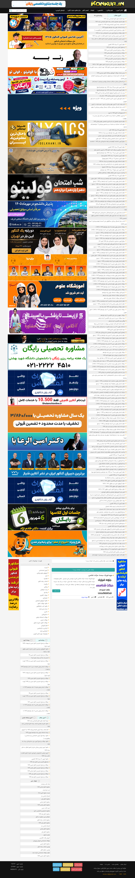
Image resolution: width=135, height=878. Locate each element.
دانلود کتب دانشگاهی (42, 606)
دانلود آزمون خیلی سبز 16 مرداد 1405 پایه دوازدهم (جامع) (111, 153)
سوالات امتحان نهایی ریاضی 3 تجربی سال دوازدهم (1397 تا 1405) (109, 398)
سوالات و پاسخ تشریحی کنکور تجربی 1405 (114, 50)
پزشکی (46, 587)
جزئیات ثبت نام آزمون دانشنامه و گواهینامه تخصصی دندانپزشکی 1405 (107, 392)
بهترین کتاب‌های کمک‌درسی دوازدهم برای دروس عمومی (111, 136)
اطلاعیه (46, 579)
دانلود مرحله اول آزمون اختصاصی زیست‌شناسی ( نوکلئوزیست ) (109, 30)
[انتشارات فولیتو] (47, 187)
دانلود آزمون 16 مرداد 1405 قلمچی (116, 176)
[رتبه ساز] (47, 58)
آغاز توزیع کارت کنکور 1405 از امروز (116, 113)
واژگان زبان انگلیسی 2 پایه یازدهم (117, 321)
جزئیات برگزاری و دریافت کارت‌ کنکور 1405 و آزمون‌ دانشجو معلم (109, 150)
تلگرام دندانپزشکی (68, 865)
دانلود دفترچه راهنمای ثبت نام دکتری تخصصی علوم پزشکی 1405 (109, 121)
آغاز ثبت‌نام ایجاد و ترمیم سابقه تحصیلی (115, 506)
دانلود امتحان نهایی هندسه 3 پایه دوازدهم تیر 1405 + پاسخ (110, 193)
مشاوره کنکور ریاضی (45, 829)
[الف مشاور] (47, 544)
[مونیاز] (47, 463)
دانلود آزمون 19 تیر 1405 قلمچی (117, 455)
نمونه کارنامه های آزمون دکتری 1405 (116, 330)
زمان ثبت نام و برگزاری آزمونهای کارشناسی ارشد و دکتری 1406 (110, 93)
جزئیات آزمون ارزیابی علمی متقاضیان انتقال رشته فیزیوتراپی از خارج (108, 498)
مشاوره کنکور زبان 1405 (44, 823)
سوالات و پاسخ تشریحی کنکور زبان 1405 (115, 59)
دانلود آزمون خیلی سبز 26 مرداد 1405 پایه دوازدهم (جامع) (111, 87)
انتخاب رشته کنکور (43, 581)
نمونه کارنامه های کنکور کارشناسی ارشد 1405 (114, 19)
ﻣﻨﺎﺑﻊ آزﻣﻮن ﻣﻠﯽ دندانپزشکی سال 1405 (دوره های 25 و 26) (110, 204)
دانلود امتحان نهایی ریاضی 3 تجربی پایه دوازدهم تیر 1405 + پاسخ (109, 335)
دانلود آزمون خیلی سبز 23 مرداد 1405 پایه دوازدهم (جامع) (111, 90)
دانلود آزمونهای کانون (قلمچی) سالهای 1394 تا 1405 (112, 481)
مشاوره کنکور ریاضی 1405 (43, 805)
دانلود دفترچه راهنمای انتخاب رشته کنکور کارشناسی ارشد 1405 (110, 22)
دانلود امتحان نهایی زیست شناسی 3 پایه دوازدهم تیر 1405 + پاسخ (109, 301)
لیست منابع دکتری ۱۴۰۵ (44, 793)
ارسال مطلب (123, 864)
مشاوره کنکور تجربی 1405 (43, 856)
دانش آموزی (120, 10)
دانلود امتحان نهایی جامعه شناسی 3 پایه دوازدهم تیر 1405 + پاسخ (109, 253)
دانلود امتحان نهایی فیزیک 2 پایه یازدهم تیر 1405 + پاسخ (111, 250)
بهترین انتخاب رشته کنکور (44, 847)
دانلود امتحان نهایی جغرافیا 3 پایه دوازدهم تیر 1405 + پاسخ (110, 384)
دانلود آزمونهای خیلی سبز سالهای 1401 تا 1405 (113, 484)
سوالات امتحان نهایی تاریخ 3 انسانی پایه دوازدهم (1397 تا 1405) (109, 267)
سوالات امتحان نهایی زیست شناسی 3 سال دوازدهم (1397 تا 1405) (108, 364)
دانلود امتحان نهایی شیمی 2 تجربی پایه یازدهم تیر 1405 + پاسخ (109, 247)
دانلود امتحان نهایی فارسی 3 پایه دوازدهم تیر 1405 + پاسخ (110, 409)
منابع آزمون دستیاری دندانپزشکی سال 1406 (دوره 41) (112, 241)
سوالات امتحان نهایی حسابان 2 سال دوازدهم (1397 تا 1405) (110, 401)
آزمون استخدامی (43, 570)
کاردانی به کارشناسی (42, 628)
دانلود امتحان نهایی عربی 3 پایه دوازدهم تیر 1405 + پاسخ (111, 190)
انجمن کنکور (85, 10)
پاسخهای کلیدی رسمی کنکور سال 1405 (115, 47)
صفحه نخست (108, 561)
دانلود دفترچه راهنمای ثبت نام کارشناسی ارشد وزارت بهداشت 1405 (109, 164)
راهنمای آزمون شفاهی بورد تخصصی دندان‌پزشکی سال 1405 (110, 332)
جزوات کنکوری (44, 595)
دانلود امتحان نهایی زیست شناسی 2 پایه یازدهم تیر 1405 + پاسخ (109, 181)
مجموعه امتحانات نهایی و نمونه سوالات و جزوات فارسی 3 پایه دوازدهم (108, 418)
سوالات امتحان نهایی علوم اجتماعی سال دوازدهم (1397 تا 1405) (109, 284)
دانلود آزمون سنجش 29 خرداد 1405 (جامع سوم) (113, 515)
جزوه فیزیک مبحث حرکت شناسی (100, 575)
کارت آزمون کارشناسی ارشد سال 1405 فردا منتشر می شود (111, 444)
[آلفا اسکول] (47, 107)
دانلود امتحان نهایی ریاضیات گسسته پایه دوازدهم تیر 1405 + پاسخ (109, 278)
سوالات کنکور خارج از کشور (41, 623)
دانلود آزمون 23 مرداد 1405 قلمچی (116, 147)
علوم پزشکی (110, 10)
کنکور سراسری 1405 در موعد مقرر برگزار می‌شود (113, 387)
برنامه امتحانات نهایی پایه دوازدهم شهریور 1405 (113, 27)
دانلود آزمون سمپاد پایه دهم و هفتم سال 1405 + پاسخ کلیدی (110, 521)
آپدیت (46, 568)
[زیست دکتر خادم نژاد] (47, 85)
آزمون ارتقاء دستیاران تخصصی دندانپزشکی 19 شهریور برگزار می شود (108, 446)
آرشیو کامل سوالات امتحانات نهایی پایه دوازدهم (113, 292)
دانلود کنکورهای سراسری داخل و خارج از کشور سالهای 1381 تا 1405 (108, 64)
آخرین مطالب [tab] (117, 15)
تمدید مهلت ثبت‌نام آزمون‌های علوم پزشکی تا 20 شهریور (111, 244)
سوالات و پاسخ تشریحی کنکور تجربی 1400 (37, 678)
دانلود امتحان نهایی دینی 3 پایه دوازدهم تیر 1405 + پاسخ (111, 424)
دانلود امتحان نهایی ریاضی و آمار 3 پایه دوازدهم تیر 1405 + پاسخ (109, 304)
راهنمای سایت (115, 864)
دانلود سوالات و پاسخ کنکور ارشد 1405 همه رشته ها (112, 307)
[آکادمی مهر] (47, 267)
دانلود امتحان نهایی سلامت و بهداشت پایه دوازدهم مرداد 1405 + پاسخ (108, 201)
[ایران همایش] (47, 356)
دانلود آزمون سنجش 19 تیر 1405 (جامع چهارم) (113, 158)
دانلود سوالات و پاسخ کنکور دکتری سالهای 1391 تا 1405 (111, 489)
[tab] (35, 564)
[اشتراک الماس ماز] (47, 383)
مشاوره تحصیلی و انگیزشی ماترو (42, 811)
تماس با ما (107, 864)
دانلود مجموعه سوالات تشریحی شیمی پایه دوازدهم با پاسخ (110, 532)
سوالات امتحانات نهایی (42, 617)
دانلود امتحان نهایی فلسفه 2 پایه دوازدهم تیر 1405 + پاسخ (111, 258)
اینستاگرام (56, 869)
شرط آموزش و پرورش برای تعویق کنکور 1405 (114, 355)
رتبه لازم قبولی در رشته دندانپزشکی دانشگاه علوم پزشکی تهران (110, 461)
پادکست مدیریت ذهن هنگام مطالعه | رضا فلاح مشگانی (111, 173)
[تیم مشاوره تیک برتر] (47, 419)
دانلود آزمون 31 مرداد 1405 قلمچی (116, 44)
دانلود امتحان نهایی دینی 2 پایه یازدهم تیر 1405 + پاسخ (111, 261)
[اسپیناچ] (47, 321)
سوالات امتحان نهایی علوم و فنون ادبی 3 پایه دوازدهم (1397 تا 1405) (108, 230)
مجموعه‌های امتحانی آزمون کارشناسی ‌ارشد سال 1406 (112, 523)
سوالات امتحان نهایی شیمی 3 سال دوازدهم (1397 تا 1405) (110, 264)
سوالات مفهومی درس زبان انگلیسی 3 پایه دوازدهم (113, 315)
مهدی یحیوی (47, 835)
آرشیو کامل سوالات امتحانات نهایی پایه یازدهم (114, 295)
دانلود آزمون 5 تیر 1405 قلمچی (117, 503)
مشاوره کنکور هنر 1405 (44, 814)
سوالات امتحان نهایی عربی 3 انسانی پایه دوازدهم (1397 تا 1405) (109, 344)
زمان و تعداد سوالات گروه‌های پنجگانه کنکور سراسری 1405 (111, 73)
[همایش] (47, 241)
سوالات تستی (44, 620)
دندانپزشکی (45, 614)
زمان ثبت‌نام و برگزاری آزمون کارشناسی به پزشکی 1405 (111, 372)
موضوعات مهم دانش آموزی (41, 634)
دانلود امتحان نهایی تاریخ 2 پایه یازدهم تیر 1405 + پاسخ (111, 338)
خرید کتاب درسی (46, 808)
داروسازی (45, 598)
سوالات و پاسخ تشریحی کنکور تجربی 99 (38, 655)
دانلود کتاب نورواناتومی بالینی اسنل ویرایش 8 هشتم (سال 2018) (109, 518)
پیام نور (46, 592)
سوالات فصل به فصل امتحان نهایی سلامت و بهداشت (112, 546)
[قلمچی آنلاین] (47, 401)
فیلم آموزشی (44, 626)
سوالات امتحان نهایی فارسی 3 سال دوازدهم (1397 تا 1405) (110, 415)
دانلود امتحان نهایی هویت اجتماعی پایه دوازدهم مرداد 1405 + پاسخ (108, 184)
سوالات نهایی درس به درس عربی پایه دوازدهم (114, 352)
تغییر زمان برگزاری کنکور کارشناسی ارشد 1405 (114, 552)
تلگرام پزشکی (78, 865)
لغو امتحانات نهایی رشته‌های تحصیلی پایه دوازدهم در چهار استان (109, 395)
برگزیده (46, 584)
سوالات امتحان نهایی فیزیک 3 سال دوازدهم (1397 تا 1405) (110, 287)
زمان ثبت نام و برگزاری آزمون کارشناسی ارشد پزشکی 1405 (111, 441)
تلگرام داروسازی (57, 865)
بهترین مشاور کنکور (45, 850)
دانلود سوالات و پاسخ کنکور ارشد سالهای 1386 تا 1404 (112, 421)
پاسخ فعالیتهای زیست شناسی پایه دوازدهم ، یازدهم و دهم (111, 512)
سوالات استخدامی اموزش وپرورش (41, 841)
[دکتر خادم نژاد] (47, 517)
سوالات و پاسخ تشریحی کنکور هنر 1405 (115, 62)
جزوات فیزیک (84, 597)
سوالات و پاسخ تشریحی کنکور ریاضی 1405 (114, 53)
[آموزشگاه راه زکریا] (47, 338)
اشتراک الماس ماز (45, 796)
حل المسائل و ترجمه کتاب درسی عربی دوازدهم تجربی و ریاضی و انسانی (107, 347)
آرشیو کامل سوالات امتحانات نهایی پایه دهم (114, 298)
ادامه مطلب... (56, 591)
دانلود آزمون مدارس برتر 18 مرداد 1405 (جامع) (113, 167)
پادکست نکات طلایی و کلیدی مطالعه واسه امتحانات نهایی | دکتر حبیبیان (107, 452)
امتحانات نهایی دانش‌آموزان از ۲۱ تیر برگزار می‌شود (113, 549)
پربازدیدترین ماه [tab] (98, 15)
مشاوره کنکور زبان (45, 799)
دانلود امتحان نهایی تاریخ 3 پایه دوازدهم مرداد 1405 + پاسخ (110, 238)
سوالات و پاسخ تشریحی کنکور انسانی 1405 (114, 56)
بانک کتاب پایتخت (45, 784)
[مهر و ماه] (47, 22)
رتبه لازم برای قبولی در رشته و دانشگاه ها (115, 478)
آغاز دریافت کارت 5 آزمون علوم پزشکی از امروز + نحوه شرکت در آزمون (108, 104)
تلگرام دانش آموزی (76, 869)
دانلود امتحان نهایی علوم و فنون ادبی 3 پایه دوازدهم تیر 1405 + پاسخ (108, 196)
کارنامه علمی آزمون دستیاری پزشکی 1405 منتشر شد (112, 96)
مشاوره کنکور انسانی (45, 802)
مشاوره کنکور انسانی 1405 (43, 787)
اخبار (46, 576)
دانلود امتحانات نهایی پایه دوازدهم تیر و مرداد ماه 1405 (111, 133)
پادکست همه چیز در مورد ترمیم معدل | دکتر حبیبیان (112, 509)
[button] (48, 564)
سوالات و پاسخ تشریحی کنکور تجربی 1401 (37, 702)
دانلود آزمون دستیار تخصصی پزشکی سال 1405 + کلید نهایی (110, 139)
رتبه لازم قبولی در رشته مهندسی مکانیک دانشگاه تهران (112, 464)
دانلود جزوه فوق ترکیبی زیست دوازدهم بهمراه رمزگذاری (112, 407)
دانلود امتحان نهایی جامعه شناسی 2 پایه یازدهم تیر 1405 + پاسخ (109, 273)
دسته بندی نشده (43, 609)
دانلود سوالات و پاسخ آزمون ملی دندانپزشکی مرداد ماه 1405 (110, 33)
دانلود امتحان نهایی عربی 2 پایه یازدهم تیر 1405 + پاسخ (111, 270)
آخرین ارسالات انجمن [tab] (27, 718)
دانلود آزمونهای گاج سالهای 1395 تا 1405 (115, 486)
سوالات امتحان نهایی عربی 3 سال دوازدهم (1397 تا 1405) (111, 341)
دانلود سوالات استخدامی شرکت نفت (41, 853)
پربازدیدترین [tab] (41, 640)
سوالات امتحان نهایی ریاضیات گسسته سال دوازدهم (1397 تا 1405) (108, 367)
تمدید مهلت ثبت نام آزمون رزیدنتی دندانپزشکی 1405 (112, 543)
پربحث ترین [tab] (26, 640)
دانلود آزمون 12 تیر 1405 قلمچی (117, 475)
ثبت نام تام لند (46, 790)
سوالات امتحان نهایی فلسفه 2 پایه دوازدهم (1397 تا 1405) (111, 290)
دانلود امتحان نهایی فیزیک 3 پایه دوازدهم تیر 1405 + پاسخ (110, 233)
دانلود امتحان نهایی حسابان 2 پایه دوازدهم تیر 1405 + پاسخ (110, 381)
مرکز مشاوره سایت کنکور (74, 10)
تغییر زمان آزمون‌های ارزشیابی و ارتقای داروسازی (113, 492)
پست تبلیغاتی (44, 590)
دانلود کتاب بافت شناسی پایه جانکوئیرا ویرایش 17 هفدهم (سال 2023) (108, 535)
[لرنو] (47, 161)
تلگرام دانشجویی (65, 869)
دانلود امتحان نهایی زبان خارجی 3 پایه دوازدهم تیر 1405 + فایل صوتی (108, 255)
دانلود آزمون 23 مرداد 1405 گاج (117, 130)
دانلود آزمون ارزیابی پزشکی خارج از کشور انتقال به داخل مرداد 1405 (108, 36)
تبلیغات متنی (34, 781)
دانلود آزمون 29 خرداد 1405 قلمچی (116, 526)
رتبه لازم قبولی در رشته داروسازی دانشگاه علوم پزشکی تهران (110, 469)
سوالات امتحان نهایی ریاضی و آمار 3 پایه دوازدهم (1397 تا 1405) (109, 369)
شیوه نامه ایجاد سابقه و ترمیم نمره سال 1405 (114, 427)
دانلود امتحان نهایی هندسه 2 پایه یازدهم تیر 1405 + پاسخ (111, 187)
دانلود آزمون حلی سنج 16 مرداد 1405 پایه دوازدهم (112, 170)
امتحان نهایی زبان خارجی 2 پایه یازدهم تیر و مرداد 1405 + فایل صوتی (108, 178)
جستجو (10, 10)
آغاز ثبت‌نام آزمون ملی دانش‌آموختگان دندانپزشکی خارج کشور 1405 (108, 213)
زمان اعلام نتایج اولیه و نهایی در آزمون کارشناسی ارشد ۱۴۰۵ (110, 389)
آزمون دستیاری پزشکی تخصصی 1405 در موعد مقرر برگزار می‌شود (109, 361)
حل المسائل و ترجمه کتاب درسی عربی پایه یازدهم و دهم (111, 350)
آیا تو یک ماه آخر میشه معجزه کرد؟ (39, 658)
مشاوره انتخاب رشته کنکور (43, 820)
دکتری (46, 612)
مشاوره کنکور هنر (46, 832)
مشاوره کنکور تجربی (45, 844)
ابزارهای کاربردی (60, 10)
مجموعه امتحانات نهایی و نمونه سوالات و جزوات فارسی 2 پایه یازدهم (108, 429)
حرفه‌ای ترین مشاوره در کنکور (43, 817)
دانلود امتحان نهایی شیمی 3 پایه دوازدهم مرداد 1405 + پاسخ (110, 235)
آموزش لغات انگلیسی (45, 838)
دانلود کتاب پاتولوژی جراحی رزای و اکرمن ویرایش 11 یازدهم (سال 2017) (107, 432)
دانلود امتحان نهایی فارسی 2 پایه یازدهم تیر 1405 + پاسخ (111, 412)
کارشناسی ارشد (44, 631)
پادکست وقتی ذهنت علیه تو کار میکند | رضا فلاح (113, 538)
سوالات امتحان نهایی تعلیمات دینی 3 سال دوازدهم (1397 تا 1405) (109, 449)
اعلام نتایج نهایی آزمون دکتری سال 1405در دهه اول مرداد (111, 358)
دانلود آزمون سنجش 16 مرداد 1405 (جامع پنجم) (113, 156)
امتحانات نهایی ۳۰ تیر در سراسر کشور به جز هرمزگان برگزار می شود (109, 327)
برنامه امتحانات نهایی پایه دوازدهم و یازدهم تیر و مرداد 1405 (110, 458)
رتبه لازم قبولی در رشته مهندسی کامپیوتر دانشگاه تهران (112, 466)
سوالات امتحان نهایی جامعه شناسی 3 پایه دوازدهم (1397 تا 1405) (109, 281)
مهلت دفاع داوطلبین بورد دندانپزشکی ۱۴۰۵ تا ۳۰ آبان (112, 501)
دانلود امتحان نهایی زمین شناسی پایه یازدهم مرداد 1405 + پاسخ (109, 198)
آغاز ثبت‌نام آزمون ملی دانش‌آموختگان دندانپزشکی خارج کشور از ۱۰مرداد (107, 495)
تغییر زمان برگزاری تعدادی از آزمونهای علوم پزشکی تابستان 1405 (109, 529)
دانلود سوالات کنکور (43, 603)
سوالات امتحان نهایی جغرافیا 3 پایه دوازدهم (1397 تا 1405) (110, 404)
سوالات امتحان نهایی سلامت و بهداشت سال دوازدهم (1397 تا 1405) (108, 275)
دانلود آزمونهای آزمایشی (42, 601)
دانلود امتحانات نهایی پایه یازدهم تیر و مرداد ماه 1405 (112, 161)
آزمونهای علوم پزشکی (42, 573)
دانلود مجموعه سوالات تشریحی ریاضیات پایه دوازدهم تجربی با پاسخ (108, 541)
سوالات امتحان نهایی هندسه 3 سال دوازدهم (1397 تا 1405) (110, 227)
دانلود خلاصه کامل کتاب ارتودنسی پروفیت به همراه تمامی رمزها (109, 324)
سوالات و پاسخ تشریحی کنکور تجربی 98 (38, 693)
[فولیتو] (47, 71)
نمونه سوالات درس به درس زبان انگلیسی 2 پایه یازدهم (112, 318)
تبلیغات (92, 10)
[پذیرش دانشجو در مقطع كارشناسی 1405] (47, 214)
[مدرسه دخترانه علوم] (47, 294)
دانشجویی (100, 10)
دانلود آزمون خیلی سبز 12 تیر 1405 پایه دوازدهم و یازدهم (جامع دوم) (108, 472)
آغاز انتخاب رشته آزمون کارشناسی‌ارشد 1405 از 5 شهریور (111, 24)
